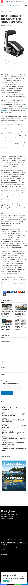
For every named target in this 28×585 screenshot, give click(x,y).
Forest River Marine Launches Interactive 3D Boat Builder (20, 327)
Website (3, 374)
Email (3, 367)
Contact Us (4, 544)
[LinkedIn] (11, 292)
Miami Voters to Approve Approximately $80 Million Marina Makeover (20, 313)
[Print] (4, 294)
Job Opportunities (5, 552)
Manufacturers (13, 11)
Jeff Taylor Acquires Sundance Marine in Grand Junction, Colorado (7, 327)
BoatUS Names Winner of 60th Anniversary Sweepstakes (7, 313)
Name (3, 361)
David (3, 25)
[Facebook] (4, 292)
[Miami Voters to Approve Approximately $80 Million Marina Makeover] (21, 307)
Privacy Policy (4, 554)
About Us (3, 549)
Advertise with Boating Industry (9, 547)
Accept (5, 581)
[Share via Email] (22, 292)
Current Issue (5, 457)
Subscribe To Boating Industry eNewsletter (12, 542)
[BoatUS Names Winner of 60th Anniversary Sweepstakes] (7, 307)
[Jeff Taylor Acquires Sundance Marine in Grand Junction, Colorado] (7, 322)
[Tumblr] (15, 292)
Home (3, 11)
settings (22, 578)
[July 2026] (14, 476)
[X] (7, 292)
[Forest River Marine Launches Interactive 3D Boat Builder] (21, 322)
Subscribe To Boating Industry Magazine (11, 539)
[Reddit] (19, 292)
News (7, 11)
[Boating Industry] (14, 5)
